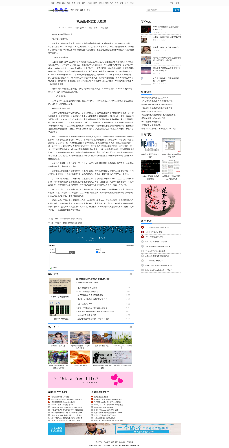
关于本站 (99, 442)
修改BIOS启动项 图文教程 (60, 297)
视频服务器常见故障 (101, 397)
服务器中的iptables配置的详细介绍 (106, 410)
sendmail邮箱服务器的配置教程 (104, 418)
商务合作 (114, 442)
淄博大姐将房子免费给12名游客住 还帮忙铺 (66, 418)
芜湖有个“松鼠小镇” (102, 346)
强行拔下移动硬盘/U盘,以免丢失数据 (157, 108)
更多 (131, 274)
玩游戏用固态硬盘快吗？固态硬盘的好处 (159, 115)
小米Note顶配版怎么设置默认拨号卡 (92, 299)
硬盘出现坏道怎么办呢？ (152, 111)
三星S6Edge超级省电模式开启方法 (157, 256)
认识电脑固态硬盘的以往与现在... (88, 282)
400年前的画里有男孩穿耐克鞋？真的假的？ (66, 399)
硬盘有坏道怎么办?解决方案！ (154, 118)
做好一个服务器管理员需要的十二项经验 (108, 413)
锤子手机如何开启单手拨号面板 (91, 295)
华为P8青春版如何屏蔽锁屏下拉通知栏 (158, 270)
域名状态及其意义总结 (87, 315)
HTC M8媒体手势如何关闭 (154, 261)
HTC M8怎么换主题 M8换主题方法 (157, 227)
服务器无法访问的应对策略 (103, 407)
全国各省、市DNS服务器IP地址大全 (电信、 (109, 421)
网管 (116, 3)
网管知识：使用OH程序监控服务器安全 (68, 223)
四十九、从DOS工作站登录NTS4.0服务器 (108, 405)
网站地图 (130, 442)
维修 (121, 3)
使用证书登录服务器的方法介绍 (105, 415)
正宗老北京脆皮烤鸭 (80, 366)
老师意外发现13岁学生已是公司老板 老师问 (66, 407)
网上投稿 (107, 442)
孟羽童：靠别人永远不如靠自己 (62, 405)
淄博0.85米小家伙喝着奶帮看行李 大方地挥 (66, 415)
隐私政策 (122, 442)
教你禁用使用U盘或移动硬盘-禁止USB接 (159, 129)
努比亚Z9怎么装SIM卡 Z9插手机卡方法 (158, 265)
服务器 (82, 10)
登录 (171, 3)
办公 (126, 3)
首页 (52, 3)
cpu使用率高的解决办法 (60, 319)
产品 (111, 3)
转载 (95, 28)
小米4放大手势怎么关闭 (87, 288)
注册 (177, 3)
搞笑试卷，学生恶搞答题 (122, 366)
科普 (73, 3)
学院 (106, 3)
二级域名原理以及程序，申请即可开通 (93, 319)
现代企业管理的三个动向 (60, 397)
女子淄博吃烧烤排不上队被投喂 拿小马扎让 (66, 413)
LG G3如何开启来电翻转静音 (155, 251)
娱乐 (63, 3)
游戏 (68, 3)
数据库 (95, 3)
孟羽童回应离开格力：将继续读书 (63, 402)
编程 (83, 3)
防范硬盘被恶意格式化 (151, 125)
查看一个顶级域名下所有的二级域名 (92, 308)
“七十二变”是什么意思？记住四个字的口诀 (66, 421)
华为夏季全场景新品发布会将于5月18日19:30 (67, 410)
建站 (101, 3)
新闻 (58, 3)
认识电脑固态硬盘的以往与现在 (92, 279)
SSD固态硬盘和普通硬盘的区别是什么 (157, 105)
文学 (78, 3)
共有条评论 (130, 245)
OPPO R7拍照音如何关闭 (88, 292)
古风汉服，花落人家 (58, 346)
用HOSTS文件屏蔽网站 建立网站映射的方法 (96, 312)
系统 (89, 3)
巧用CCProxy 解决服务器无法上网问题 (68, 219)
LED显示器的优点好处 (151, 122)
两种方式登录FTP (85, 304)
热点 (132, 3)
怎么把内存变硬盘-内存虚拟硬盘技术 (157, 101)
